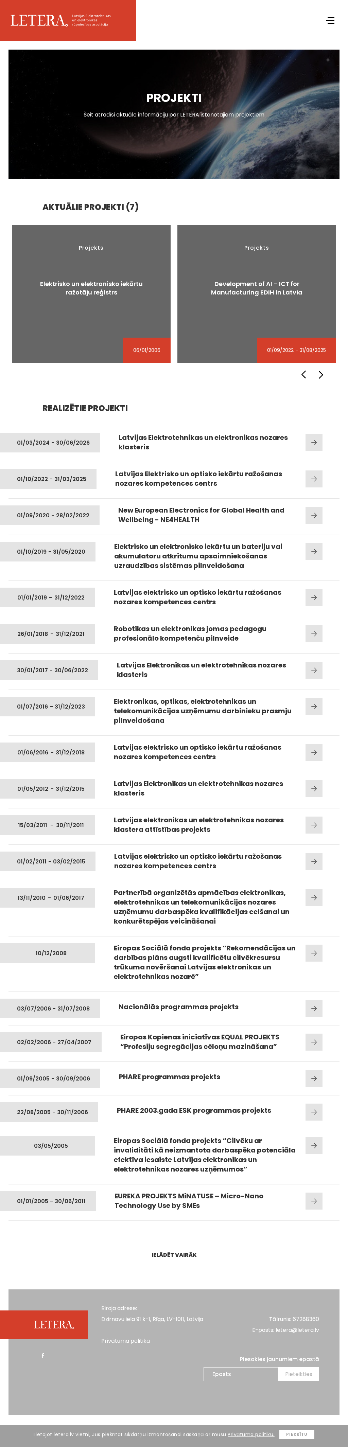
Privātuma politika (125, 1341)
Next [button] (320, 375)
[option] (91, 294)
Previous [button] (303, 375)
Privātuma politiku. (251, 1434)
